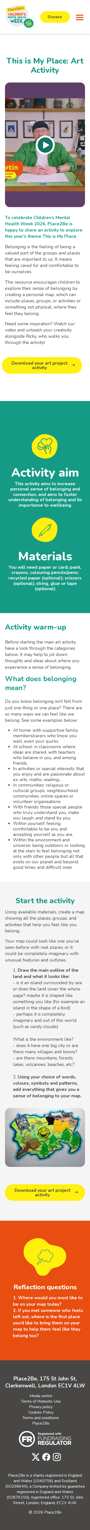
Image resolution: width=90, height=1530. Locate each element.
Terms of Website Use (41, 1401)
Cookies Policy (41, 1412)
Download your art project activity (40, 365)
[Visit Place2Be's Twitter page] (34, 1457)
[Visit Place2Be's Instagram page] (55, 1457)
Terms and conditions (40, 1418)
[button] (78, 17)
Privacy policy (40, 1407)
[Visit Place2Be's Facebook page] (45, 1457)
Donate (55, 17)
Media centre (41, 1396)
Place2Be (41, 1423)
